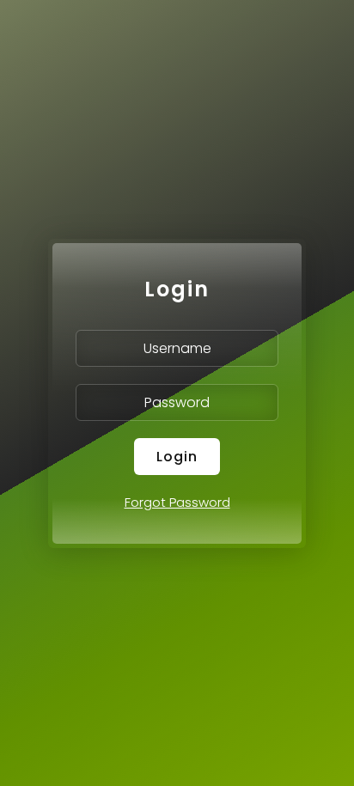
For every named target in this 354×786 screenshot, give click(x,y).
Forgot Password (177, 502)
